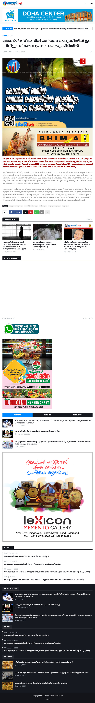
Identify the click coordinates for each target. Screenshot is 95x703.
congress (18, 206)
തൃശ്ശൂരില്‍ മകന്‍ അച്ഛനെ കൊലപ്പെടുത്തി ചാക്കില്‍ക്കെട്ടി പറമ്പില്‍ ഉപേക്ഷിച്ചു (44, 244)
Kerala (34, 206)
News (51, 206)
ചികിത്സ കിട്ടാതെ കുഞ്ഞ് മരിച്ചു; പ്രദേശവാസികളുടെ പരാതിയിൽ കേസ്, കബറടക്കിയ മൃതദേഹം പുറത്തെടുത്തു (76, 245)
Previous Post (9, 318)
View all (90, 219)
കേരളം (57, 206)
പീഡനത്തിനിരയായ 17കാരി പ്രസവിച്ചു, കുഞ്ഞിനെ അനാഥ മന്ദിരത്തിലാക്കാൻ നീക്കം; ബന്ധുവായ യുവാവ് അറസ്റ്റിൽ (14, 245)
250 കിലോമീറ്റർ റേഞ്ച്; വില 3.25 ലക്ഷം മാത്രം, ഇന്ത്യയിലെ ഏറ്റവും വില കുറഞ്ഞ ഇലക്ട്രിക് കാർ (51, 673)
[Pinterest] (30, 212)
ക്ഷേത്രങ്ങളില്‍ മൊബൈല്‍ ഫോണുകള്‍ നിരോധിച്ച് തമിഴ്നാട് (26, 556)
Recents (47, 415)
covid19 (27, 206)
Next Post (87, 318)
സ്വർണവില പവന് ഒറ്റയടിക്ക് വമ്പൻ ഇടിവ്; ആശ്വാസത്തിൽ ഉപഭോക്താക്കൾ (43, 662)
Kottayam (43, 206)
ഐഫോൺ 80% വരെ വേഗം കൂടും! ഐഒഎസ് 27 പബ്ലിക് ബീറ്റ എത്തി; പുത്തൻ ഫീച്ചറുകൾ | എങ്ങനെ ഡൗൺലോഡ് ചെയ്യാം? (53, 421)
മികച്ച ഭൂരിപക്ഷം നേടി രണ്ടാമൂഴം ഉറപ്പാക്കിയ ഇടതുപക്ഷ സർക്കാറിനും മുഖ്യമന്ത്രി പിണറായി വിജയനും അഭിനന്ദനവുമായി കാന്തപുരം (53, 28)
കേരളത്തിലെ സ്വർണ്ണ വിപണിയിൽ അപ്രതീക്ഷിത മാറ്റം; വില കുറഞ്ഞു (41, 683)
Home (4, 35)
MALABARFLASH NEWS (54, 695)
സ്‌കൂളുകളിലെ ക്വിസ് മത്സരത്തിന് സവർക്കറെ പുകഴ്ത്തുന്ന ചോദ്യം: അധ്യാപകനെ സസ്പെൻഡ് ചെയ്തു (44, 580)
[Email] (41, 212)
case (11, 35)
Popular (17, 415)
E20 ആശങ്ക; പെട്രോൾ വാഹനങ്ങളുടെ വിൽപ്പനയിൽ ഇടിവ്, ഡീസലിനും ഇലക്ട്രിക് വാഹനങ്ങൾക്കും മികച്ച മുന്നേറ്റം (47, 572)
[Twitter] (25, 212)
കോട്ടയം (65, 206)
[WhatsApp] (36, 212)
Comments (77, 415)
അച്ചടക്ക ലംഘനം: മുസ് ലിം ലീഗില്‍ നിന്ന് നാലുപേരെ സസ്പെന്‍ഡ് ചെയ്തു (32, 564)
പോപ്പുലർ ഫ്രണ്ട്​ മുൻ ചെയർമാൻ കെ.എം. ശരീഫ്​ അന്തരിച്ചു (37, 431)
